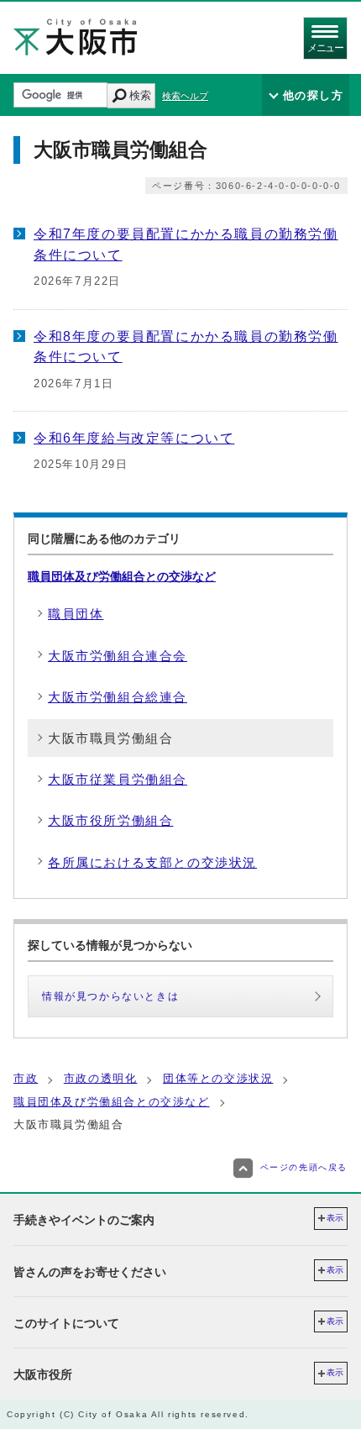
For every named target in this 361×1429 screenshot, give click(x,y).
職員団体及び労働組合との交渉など (122, 576)
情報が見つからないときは (110, 996)
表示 (335, 1217)
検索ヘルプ (185, 96)
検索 (140, 95)
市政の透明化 (101, 1078)
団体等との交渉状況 (218, 1078)
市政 (25, 1078)
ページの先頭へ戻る (304, 1168)
